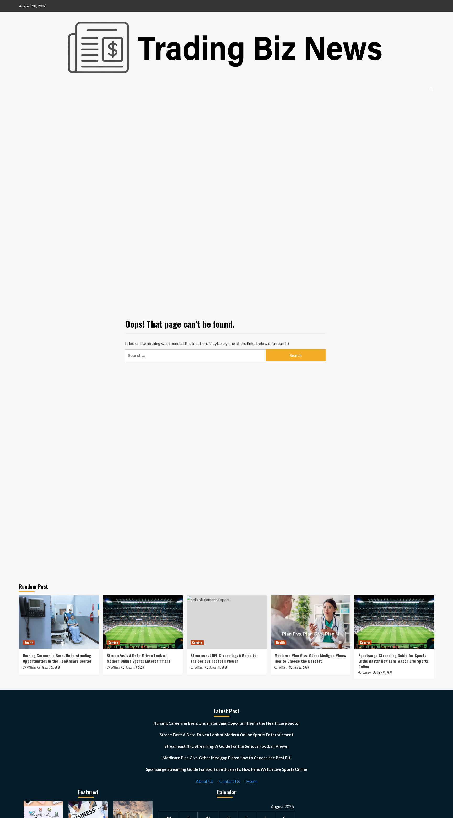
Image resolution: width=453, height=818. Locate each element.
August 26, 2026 (51, 667)
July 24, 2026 (384, 673)
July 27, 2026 (301, 667)
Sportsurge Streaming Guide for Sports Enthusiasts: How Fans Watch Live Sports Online (393, 661)
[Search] (431, 89)
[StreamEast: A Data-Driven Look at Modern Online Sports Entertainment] (143, 622)
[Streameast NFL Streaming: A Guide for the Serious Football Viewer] (227, 622)
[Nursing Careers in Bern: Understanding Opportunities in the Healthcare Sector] (59, 622)
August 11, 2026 (218, 667)
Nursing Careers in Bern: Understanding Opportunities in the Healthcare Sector (57, 658)
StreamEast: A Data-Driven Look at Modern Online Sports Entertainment (138, 658)
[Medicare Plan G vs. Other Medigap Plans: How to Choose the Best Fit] (310, 622)
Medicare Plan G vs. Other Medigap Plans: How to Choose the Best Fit (310, 658)
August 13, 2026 (135, 667)
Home (251, 781)
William (31, 667)
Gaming (113, 642)
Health (28, 642)
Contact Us (229, 781)
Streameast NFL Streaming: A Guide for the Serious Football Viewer (224, 658)
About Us (204, 781)
